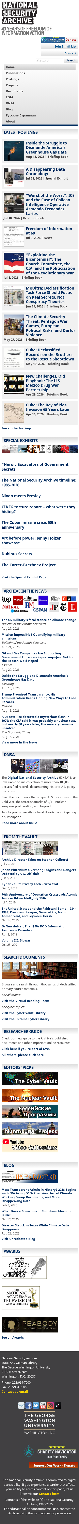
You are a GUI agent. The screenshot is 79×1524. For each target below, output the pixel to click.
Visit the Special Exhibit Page (24, 577)
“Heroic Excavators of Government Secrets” (35, 466)
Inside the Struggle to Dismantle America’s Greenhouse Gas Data (35, 677)
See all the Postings (16, 428)
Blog (9, 109)
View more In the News (19, 742)
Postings (12, 79)
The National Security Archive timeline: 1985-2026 (39, 482)
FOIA (9, 97)
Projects (12, 85)
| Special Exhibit (47, 173)
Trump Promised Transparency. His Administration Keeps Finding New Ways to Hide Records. (39, 698)
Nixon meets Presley (21, 495)
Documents (14, 91)
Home (10, 67)
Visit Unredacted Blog (18, 1239)
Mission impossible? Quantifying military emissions (33, 636)
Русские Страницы (21, 115)
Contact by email (15, 1391)
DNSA (10, 103)
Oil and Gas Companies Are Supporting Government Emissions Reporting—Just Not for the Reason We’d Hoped (38, 657)
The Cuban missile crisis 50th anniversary (29, 524)
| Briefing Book (47, 149)
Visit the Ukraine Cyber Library (25, 1019)
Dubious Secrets (17, 553)
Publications (15, 73)
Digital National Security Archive (32, 777)
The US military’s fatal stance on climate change (39, 620)
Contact (70, 53)
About (10, 121)
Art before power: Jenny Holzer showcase (31, 540)
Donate (71, 39)
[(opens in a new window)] (30, 1153)
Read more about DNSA (19, 823)
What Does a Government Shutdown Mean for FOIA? (37, 1213)
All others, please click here (23, 1055)
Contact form (49, 1494)
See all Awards (13, 1337)
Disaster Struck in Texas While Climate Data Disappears (35, 1227)
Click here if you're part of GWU (26, 1049)
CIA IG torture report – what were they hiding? (38, 509)
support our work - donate (54, 1465)
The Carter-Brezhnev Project (29, 564)
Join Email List (66, 46)
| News (49, 233)
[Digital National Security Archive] (40, 766)
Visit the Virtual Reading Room (25, 1001)
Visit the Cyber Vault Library (24, 1013)
